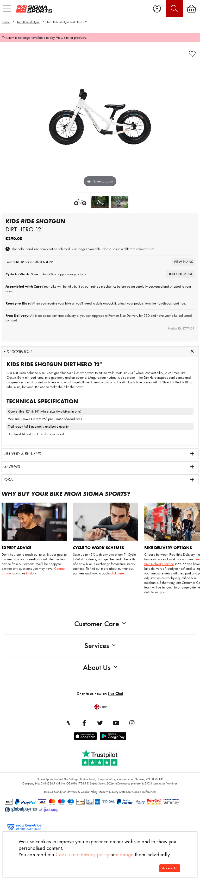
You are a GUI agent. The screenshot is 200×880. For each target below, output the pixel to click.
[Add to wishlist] (192, 54)
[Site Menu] (7, 8)
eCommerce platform (128, 783)
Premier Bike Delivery (123, 315)
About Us (96, 667)
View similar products (71, 37)
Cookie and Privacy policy (82, 854)
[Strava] (68, 723)
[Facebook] (84, 723)
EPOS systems (153, 783)
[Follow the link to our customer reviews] (103, 756)
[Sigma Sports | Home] (34, 8)
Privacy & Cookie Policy (83, 792)
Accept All (169, 868)
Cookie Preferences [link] (144, 792)
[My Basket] (191, 8)
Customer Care (96, 624)
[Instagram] (132, 723)
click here (117, 573)
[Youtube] (116, 723)
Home (6, 22)
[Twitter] (100, 723)
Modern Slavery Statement (115, 792)
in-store (31, 573)
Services (96, 645)
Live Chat (115, 693)
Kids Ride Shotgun (28, 22)
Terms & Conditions (55, 792)
